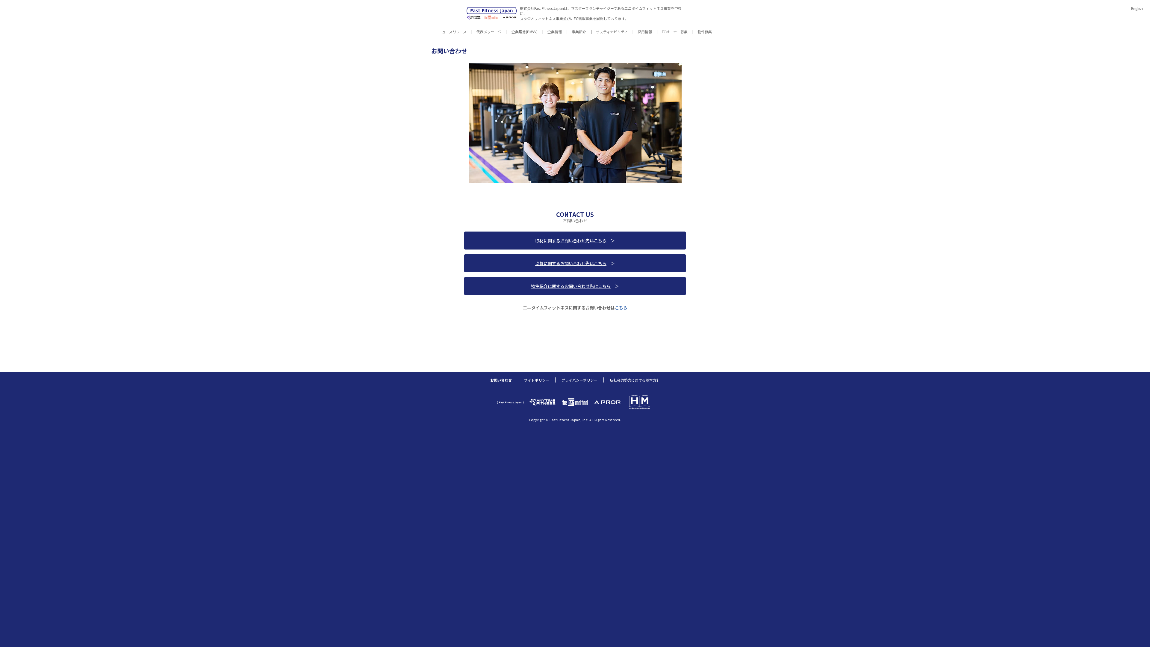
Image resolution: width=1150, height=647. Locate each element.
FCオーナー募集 (675, 32)
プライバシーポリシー (579, 380)
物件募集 (704, 32)
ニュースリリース (452, 32)
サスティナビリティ (612, 32)
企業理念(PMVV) (525, 32)
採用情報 (645, 32)
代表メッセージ (489, 32)
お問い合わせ (501, 380)
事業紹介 (579, 32)
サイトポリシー (536, 380)
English (1137, 8)
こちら (621, 308)
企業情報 (554, 32)
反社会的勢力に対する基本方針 (635, 380)
